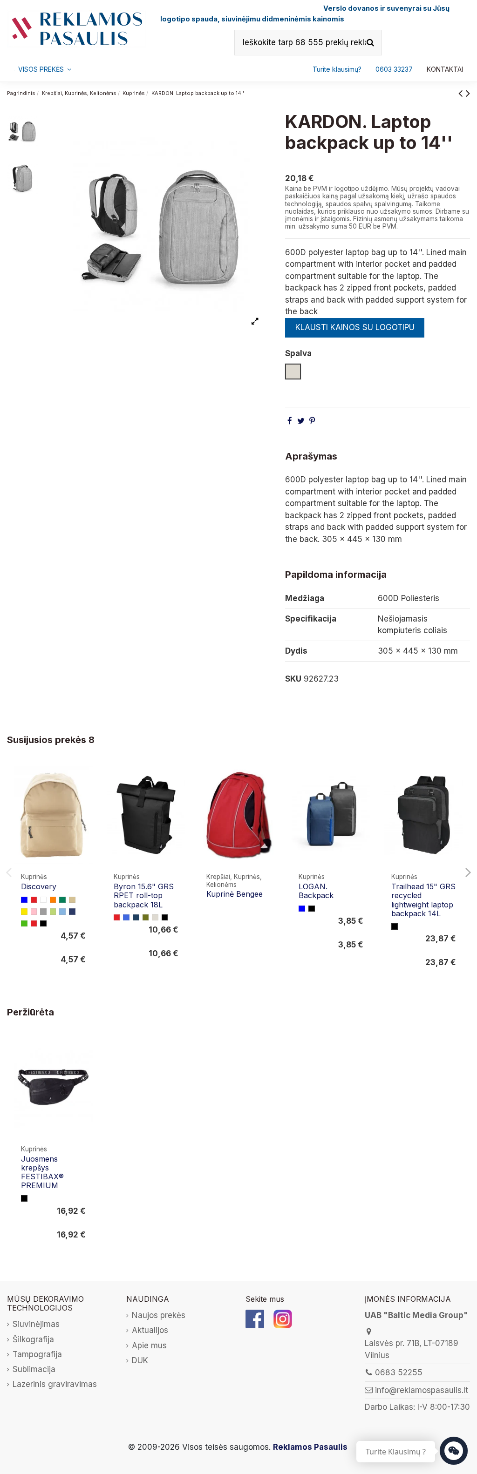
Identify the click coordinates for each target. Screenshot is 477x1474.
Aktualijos (150, 1330)
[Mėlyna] (24, 900)
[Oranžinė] (53, 900)
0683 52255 (398, 1372)
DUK (140, 1360)
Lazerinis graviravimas (55, 1384)
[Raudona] (34, 900)
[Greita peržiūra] (85, 797)
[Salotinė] (53, 911)
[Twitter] (301, 421)
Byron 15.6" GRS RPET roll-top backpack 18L (144, 895)
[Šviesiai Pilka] (155, 917)
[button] (394, 69)
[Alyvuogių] (146, 917)
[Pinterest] (312, 421)
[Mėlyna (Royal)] (126, 917)
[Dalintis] (289, 421)
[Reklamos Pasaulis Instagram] (282, 1318)
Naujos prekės (158, 1315)
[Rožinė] (34, 911)
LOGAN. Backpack (316, 891)
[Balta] (43, 900)
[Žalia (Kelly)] (24, 923)
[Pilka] (43, 911)
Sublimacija (34, 1369)
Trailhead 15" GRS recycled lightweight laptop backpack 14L (423, 900)
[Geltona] (24, 911)
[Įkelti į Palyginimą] (85, 780)
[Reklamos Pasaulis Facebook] (254, 1318)
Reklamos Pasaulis (310, 1447)
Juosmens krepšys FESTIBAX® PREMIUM (42, 1172)
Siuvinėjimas (36, 1324)
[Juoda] (43, 923)
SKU (293, 678)
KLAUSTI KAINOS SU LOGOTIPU (355, 327)
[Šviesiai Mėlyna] (62, 911)
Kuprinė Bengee (234, 894)
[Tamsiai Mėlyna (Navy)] (136, 917)
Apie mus (149, 1345)
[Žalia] (62, 900)
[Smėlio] (72, 900)
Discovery (38, 886)
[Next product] (468, 93)
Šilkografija (33, 1339)
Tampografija (37, 1354)
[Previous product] (462, 93)
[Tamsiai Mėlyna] (72, 911)
